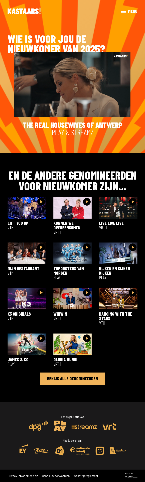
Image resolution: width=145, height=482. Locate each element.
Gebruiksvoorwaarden (56, 475)
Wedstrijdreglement (85, 475)
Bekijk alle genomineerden (72, 378)
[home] (25, 11)
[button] (125, 11)
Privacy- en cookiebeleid (23, 475)
